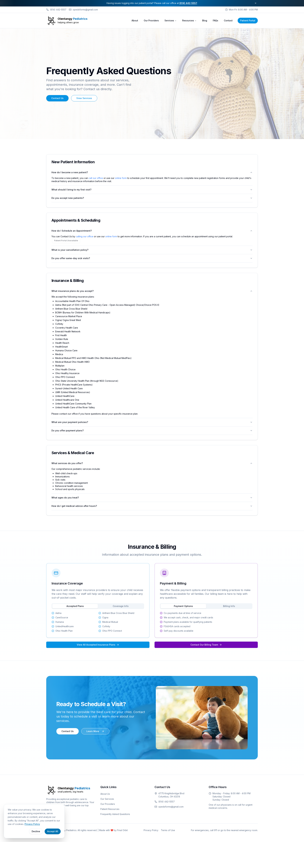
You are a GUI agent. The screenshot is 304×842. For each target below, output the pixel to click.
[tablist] (98, 606)
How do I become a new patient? (69, 172)
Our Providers (151, 20)
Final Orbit (122, 830)
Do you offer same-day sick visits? (70, 258)
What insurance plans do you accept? (72, 291)
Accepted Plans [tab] (75, 606)
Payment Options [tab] (183, 606)
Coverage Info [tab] (121, 606)
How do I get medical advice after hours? (74, 506)
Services (169, 20)
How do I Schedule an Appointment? (71, 230)
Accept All (52, 831)
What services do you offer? (67, 463)
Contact (228, 20)
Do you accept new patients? (67, 198)
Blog (204, 20)
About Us (105, 793)
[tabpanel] (98, 622)
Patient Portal (247, 20)
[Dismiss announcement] (255, 3)
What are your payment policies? (69, 422)
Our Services (107, 799)
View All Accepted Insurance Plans (96, 644)
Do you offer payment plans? (67, 430)
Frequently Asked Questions (115, 814)
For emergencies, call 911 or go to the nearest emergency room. (224, 830)
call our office (96, 178)
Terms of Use (168, 830)
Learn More (92, 731)
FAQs (215, 20)
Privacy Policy (151, 830)
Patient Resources (109, 809)
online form (121, 178)
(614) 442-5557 (188, 3)
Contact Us (57, 98)
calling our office (84, 236)
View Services (84, 98)
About (135, 20)
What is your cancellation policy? (69, 250)
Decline (36, 831)
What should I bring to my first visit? (71, 189)
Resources (188, 20)
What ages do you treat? (65, 497)
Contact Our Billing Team (204, 644)
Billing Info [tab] (229, 606)
